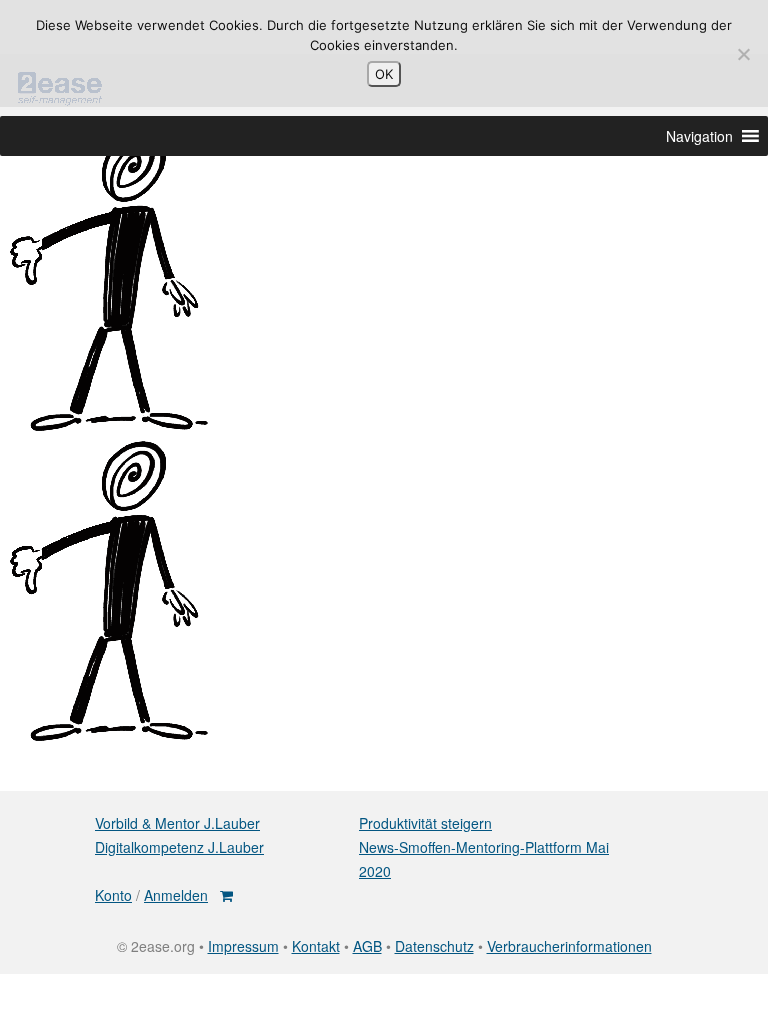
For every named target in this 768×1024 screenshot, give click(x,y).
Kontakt (316, 946)
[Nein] (743, 54)
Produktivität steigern (425, 823)
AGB (367, 946)
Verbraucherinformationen (569, 946)
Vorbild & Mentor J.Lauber (177, 823)
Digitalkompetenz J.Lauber (179, 847)
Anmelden (176, 895)
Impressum (243, 946)
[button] (699, 136)
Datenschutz (434, 946)
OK (384, 74)
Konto (113, 895)
